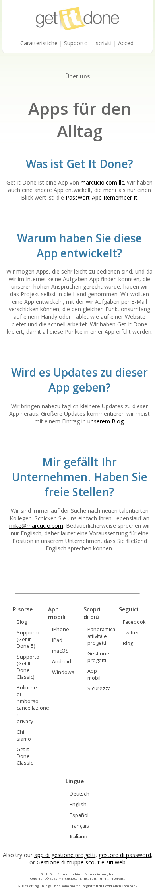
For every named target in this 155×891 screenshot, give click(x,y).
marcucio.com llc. (103, 182)
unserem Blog (105, 421)
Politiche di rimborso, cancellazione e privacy (33, 704)
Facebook (134, 622)
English (78, 804)
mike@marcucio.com (36, 525)
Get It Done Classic (25, 756)
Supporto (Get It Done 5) (28, 639)
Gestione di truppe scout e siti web (81, 862)
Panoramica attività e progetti (101, 636)
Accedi (126, 43)
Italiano (78, 836)
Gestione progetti (98, 657)
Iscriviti (103, 43)
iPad (57, 640)
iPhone (60, 629)
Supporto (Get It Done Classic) (28, 666)
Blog (22, 622)
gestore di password (125, 855)
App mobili (94, 674)
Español (79, 815)
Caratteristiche (39, 43)
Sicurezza (99, 688)
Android (61, 661)
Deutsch (79, 793)
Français (79, 825)
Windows (63, 672)
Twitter (131, 632)
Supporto (76, 43)
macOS (60, 650)
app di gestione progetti (64, 855)
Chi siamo (24, 735)
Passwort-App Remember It (101, 197)
